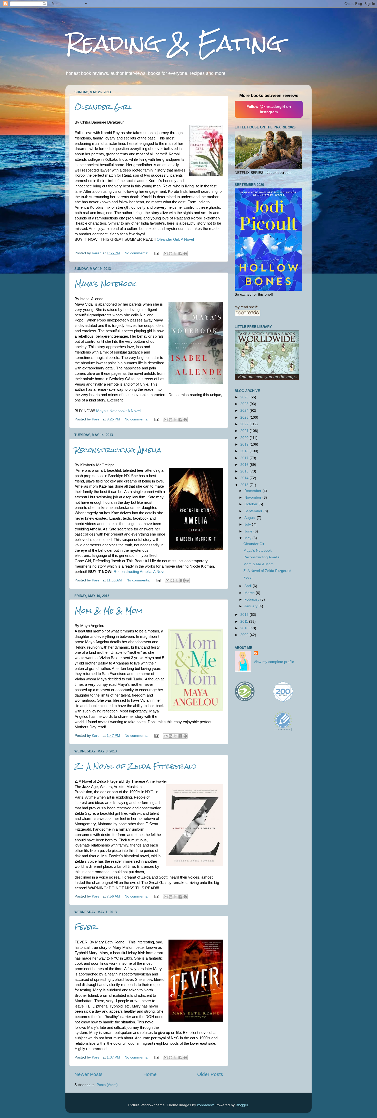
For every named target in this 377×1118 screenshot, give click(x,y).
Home (150, 1074)
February (252, 599)
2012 (245, 615)
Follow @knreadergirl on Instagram (268, 109)
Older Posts (210, 1074)
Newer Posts (88, 1074)
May (248, 538)
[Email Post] (156, 253)
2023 (245, 417)
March (250, 593)
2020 (245, 438)
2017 (245, 458)
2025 (245, 404)
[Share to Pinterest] (185, 253)
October (251, 504)
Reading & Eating (173, 43)
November (253, 497)
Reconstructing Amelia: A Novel (140, 572)
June (248, 531)
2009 (245, 635)
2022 (245, 424)
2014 (245, 478)
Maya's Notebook (105, 284)
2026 (245, 397)
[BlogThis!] (170, 253)
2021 (245, 431)
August (250, 518)
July (248, 524)
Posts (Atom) (107, 1085)
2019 (245, 444)
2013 (245, 485)
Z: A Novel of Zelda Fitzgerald (135, 766)
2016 (245, 465)
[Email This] (165, 253)
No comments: (137, 253)
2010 (245, 628)
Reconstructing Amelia (118, 450)
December (253, 491)
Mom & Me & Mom (108, 610)
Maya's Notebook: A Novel (118, 411)
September (253, 511)
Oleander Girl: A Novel (175, 239)
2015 (245, 471)
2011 (244, 621)
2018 (245, 451)
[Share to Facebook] (180, 253)
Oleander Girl (103, 107)
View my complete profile (274, 662)
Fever (86, 927)
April (248, 586)
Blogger (242, 1105)
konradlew (205, 1105)
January (251, 606)
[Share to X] (175, 253)
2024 (245, 410)
